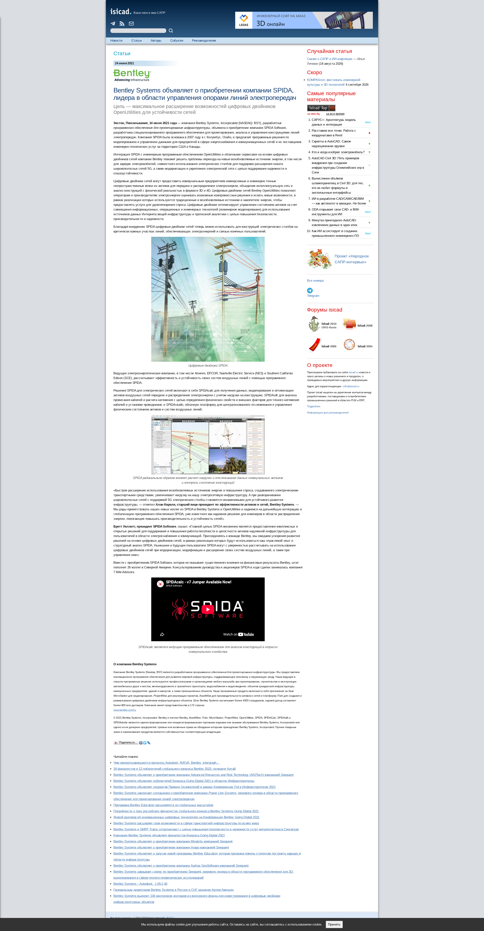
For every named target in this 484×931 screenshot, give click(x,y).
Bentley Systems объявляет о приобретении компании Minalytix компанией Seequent (173, 841)
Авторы (156, 40)
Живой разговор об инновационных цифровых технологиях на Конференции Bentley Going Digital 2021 (186, 817)
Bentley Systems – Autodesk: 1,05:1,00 (140, 884)
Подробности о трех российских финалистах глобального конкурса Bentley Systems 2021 (186, 811)
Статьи (136, 40)
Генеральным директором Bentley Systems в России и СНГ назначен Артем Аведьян (173, 890)
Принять (334, 924)
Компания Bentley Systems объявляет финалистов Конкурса (169, 835)
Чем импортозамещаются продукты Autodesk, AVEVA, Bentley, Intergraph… (166, 763)
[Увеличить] (208, 444)
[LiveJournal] (149, 741)
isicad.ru (353, 372)
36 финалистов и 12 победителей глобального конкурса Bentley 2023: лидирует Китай (174, 769)
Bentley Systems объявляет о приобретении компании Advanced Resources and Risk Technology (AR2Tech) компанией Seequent (203, 775)
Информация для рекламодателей (327, 412)
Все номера (315, 280)
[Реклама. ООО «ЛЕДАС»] (304, 20)
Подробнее (313, 406)
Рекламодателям (204, 40)
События (176, 40)
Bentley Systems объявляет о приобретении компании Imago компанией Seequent (171, 847)
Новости (116, 40)
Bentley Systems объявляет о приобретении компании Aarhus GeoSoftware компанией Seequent (180, 865)
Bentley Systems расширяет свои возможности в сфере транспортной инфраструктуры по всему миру (186, 823)
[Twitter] (145, 741)
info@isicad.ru (351, 386)
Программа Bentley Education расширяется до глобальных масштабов (163, 805)
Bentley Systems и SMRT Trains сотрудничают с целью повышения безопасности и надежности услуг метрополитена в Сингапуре (206, 829)
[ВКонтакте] (141, 741)
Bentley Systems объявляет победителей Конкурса (183, 781)
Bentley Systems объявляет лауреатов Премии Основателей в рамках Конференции (194, 787)
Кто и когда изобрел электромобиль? (338, 152)
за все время (335, 114)
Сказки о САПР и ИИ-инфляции (329, 59)
